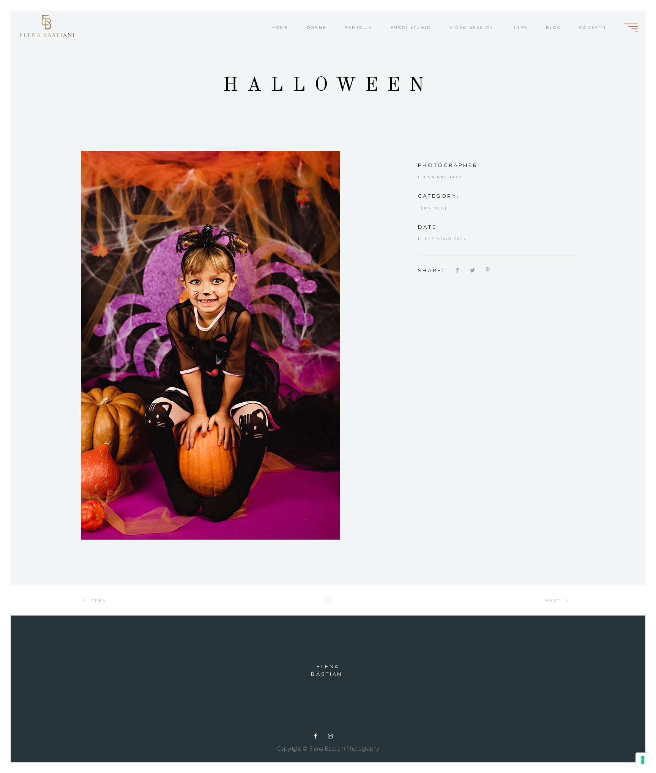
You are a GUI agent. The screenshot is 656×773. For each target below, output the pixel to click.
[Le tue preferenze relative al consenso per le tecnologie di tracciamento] (643, 760)
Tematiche (433, 208)
